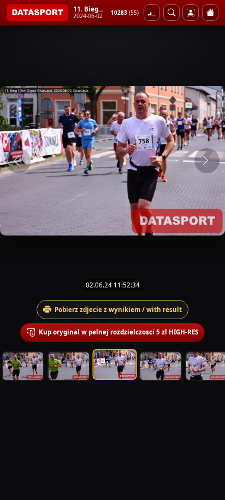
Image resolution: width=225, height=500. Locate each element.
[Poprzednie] (18, 160)
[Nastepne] (207, 160)
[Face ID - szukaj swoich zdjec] (171, 12)
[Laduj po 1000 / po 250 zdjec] (152, 12)
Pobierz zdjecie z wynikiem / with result (118, 309)
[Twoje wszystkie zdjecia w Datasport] (190, 12)
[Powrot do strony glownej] (210, 12)
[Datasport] (37, 12)
